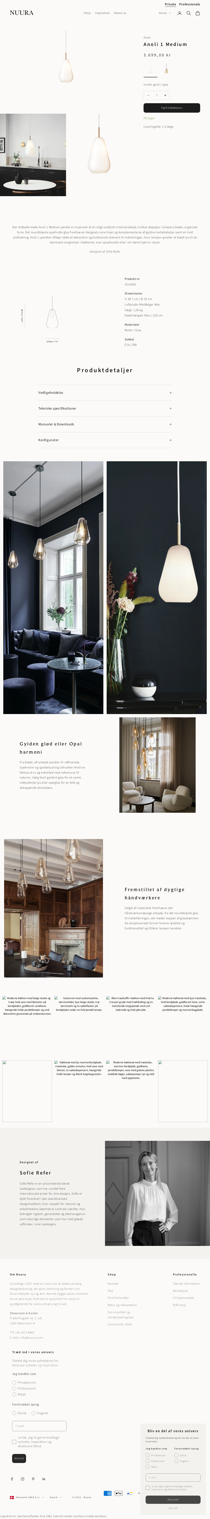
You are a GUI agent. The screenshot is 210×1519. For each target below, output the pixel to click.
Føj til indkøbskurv (172, 108)
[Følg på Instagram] (23, 1479)
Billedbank (180, 1291)
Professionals (189, 4)
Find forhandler (118, 1298)
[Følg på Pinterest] (33, 1479)
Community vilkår (120, 1324)
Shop (87, 13)
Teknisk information (186, 1284)
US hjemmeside (183, 1298)
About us (120, 13)
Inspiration (102, 13)
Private (170, 4)
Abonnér (19, 1458)
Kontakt (113, 1284)
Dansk (163, 13)
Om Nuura (18, 1274)
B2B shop (179, 1305)
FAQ (110, 1291)
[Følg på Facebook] (12, 1479)
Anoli (147, 37)
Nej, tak (173, 1508)
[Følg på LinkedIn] (44, 1479)
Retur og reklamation (122, 1305)
